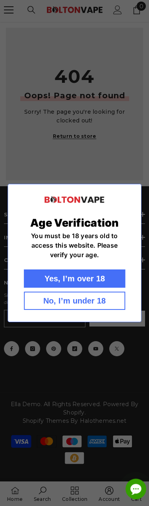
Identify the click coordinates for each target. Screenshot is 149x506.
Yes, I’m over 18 (75, 278)
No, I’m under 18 (74, 300)
